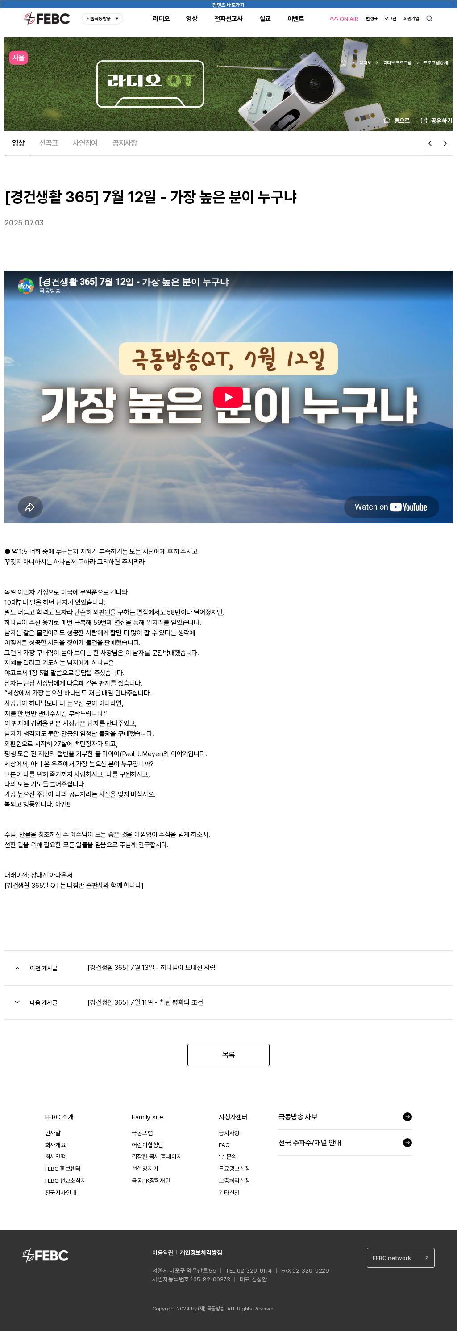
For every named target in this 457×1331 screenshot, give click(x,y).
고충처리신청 (234, 1180)
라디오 (365, 62)
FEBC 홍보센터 (63, 1168)
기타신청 (229, 1192)
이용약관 (162, 1252)
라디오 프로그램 (397, 62)
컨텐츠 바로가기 (228, 5)
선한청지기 (145, 1168)
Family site (147, 1117)
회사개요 (55, 1144)
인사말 (53, 1132)
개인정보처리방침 (201, 1252)
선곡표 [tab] (48, 142)
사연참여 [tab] (85, 142)
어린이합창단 (147, 1144)
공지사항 (229, 1132)
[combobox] (401, 1258)
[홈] (344, 63)
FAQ (224, 1144)
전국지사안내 (61, 1192)
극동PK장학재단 (151, 1180)
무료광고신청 (234, 1168)
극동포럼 (142, 1132)
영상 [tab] (18, 142)
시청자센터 (233, 1117)
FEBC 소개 (59, 1117)
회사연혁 (55, 1156)
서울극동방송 (99, 18)
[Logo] (47, 18)
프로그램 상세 (436, 62)
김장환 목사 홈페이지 (157, 1156)
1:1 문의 (228, 1156)
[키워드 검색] (429, 19)
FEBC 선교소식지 (65, 1180)
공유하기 (442, 120)
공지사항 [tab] (124, 142)
